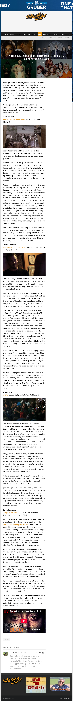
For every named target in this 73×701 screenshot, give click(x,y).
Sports (49, 34)
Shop (62, 34)
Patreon (60, 38)
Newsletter (67, 38)
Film (39, 34)
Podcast (56, 34)
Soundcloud (52, 38)
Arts (44, 34)
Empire (5, 395)
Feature (6, 639)
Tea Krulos (31, 63)
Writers (60, 698)
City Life (18, 34)
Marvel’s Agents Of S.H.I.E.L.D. (14, 247)
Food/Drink (26, 34)
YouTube (44, 38)
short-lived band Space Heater (16, 524)
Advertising (67, 698)
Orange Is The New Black (12, 512)
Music (12, 34)
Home (7, 34)
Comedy (34, 34)
